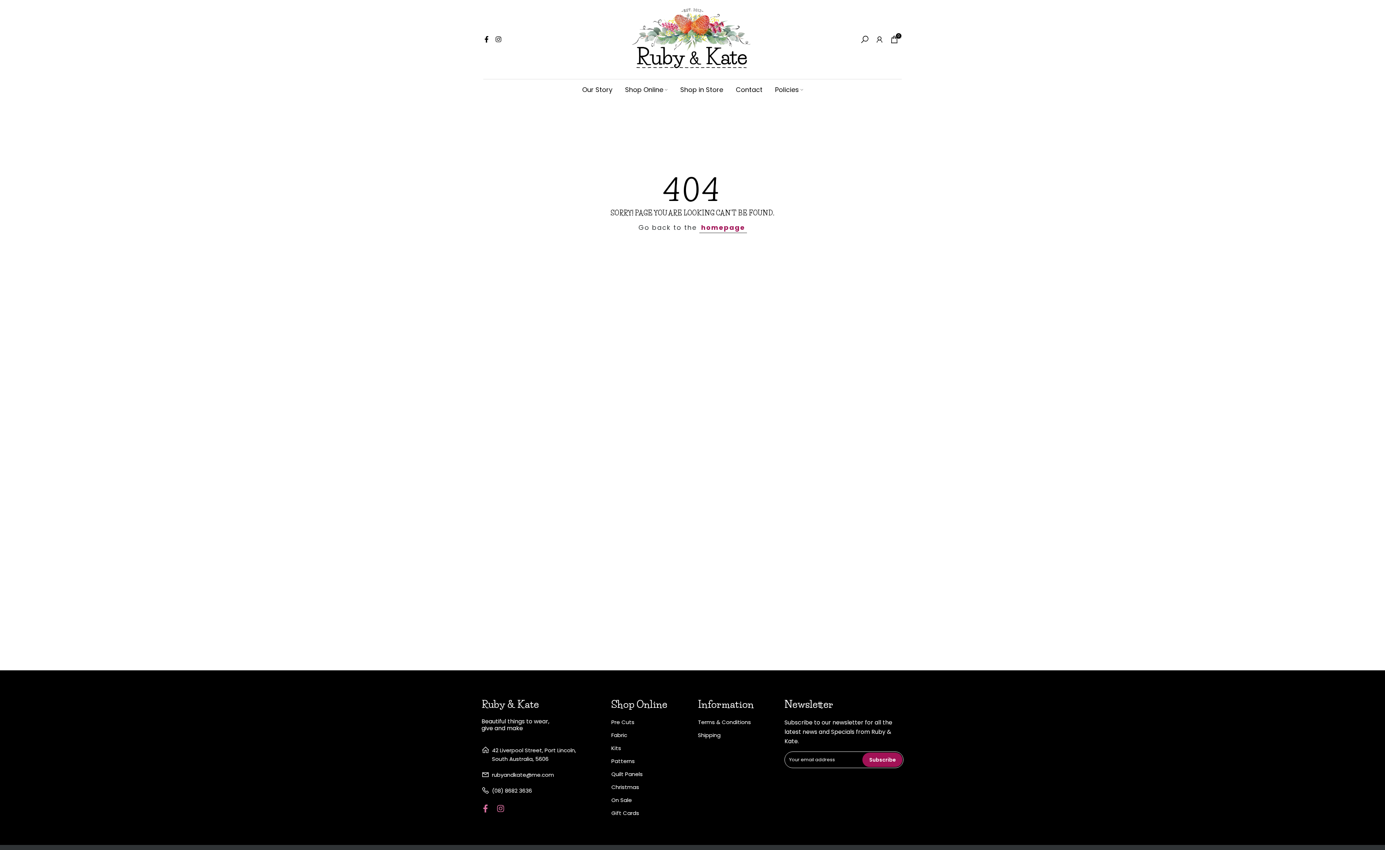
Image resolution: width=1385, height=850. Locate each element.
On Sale (621, 800)
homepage (723, 227)
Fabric (619, 735)
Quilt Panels (627, 774)
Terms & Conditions (724, 722)
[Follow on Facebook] (486, 39)
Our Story (597, 89)
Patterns (623, 761)
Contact (749, 89)
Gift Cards (625, 813)
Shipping (709, 735)
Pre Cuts (622, 722)
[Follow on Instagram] (498, 39)
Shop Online (644, 89)
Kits (616, 748)
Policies (787, 89)
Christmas (625, 787)
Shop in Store (701, 89)
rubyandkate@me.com (523, 775)
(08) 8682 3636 (512, 790)
